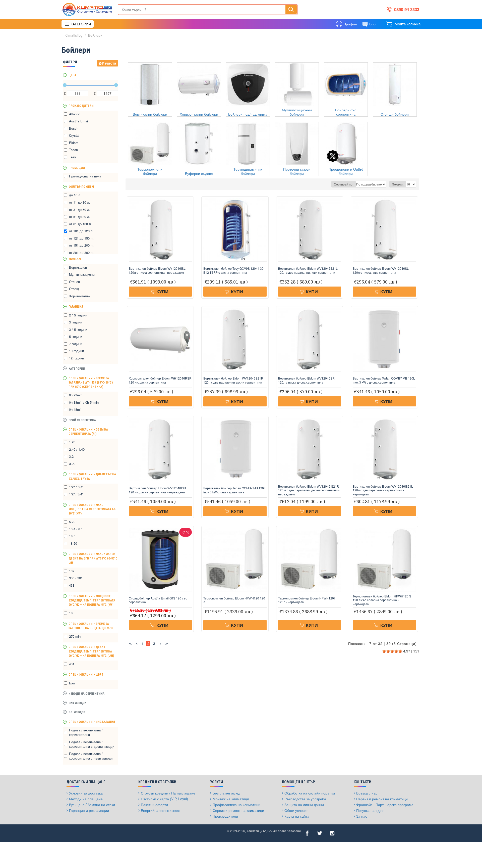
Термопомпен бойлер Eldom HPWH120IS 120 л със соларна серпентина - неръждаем (382, 600)
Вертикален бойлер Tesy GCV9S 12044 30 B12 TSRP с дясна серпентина (233, 270)
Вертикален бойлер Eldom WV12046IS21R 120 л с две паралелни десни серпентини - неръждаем (308, 490)
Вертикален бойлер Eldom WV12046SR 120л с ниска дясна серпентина (306, 380)
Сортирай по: (343, 184)
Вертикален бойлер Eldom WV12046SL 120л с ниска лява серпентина (381, 270)
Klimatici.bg (74, 35)
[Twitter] (320, 833)
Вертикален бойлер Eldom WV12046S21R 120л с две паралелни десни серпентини (233, 380)
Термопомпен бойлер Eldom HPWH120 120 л (234, 600)
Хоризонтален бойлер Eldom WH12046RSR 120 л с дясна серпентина (160, 380)
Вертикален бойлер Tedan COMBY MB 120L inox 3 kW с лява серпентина (234, 490)
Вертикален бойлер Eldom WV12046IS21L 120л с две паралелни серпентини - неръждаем (383, 490)
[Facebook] (307, 833)
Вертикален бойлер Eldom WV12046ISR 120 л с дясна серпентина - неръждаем (157, 490)
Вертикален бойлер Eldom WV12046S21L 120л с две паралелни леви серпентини (308, 270)
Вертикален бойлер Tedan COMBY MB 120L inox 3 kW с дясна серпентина (384, 380)
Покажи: (397, 184)
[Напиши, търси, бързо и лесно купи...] (291, 9)
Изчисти (109, 63)
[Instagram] (332, 833)
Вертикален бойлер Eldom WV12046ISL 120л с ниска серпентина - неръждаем (157, 270)
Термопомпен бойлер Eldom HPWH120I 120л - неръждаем (306, 600)
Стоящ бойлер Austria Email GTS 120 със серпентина (158, 600)
